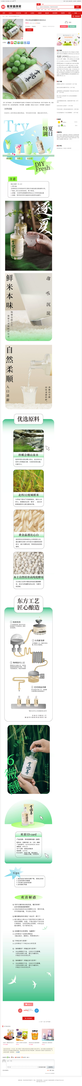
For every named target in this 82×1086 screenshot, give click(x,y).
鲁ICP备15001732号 (41, 1081)
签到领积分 (64, 26)
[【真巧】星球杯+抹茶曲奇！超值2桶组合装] (22, 1035)
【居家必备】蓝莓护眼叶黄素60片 (49, 1042)
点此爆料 (18, 1052)
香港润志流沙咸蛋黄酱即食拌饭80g (36, 1042)
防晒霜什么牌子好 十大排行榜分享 (64, 84)
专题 (75, 13)
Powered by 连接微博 (49, 1073)
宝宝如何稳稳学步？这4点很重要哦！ (65, 112)
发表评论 (51, 1067)
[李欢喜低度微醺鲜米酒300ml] (13, 29)
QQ (13, 1057)
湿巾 (68, 65)
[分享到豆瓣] (22, 42)
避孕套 (63, 72)
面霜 (59, 75)
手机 (45, 9)
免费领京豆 (53, 9)
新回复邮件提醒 (42, 1067)
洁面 (74, 63)
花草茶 (74, 70)
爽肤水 (73, 65)
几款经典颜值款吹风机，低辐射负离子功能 (66, 100)
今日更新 (3, 1)
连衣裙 (38, 9)
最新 (48, 1070)
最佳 (53, 1070)
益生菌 (66, 67)
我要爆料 (77, 16)
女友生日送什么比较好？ (62, 105)
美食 (7, 16)
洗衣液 (63, 65)
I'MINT (59, 52)
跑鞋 (58, 9)
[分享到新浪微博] (12, 42)
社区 (69, 13)
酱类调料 (69, 72)
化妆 (71, 56)
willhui (64, 126)
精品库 (47, 13)
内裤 (77, 53)
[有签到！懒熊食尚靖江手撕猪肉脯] (9, 1035)
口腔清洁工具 (73, 59)
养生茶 (73, 53)
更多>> (28, 1057)
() (29, 1004)
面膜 (77, 72)
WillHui (28, 26)
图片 (10, 1067)
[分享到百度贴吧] (25, 42)
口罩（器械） (64, 59)
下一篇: (47, 1021)
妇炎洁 (68, 61)
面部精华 (75, 74)
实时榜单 (55, 13)
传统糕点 (67, 53)
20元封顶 (18, 13)
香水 (63, 75)
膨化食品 (76, 69)
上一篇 (40, 1021)
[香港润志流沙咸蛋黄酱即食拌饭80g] (35, 1035)
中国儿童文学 (66, 52)
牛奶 (49, 9)
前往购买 (29, 1018)
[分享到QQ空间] (18, 42)
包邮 (63, 56)
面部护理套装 (67, 74)
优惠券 (40, 13)
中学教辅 (73, 52)
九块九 (10, 13)
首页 (4, 13)
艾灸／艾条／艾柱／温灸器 (64, 70)
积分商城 (7, 1)
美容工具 (63, 69)
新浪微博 (18, 1057)
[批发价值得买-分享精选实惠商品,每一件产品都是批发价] (13, 7)
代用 (61, 53)
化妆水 (75, 56)
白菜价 (32, 13)
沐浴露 (69, 63)
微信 (9, 1057)
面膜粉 (59, 74)
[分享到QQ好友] (8, 42)
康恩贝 (63, 63)
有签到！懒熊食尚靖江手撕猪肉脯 (10, 1042)
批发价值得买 (51, 1080)
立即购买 (29, 29)
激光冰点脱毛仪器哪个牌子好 (63, 87)
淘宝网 (24, 1057)
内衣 (42, 9)
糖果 (71, 67)
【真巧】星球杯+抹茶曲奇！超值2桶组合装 (25, 1042)
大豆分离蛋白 (62, 61)
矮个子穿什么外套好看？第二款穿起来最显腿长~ (67, 95)
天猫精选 (34, 26)
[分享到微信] (15, 42)
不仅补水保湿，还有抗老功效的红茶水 (65, 109)
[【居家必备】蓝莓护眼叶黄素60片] (48, 1035)
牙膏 (61, 67)
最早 (51, 1070)
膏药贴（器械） (70, 69)
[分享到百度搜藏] (28, 42)
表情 (8, 1067)
